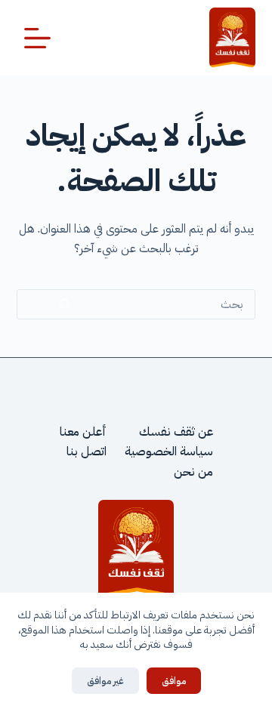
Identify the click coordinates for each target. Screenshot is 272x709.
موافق (174, 681)
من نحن (193, 472)
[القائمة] (37, 38)
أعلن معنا (83, 432)
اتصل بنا (86, 451)
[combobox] (183, 304)
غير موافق (105, 681)
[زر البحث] (64, 304)
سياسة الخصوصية (169, 451)
